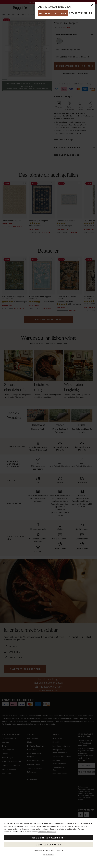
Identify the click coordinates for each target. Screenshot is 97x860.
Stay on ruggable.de (80, 13)
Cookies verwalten (48, 844)
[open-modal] (91, 5)
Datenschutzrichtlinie (47, 832)
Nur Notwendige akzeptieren (48, 850)
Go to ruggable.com (53, 13)
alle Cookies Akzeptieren (48, 837)
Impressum (48, 854)
